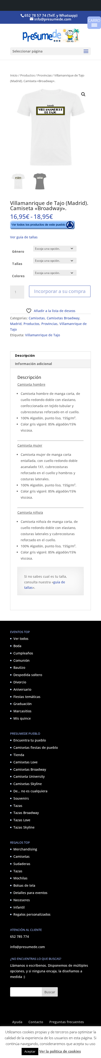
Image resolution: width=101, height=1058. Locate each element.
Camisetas (37, 318)
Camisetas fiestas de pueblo (35, 747)
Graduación (22, 703)
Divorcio (19, 682)
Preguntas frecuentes (66, 1022)
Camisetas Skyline (27, 783)
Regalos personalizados (31, 914)
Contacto (35, 1022)
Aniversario (22, 689)
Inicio (14, 75)
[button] (83, 94)
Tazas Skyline (24, 827)
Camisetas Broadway (63, 318)
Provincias (44, 75)
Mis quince (22, 718)
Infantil (19, 907)
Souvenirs (21, 798)
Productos (27, 75)
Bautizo (19, 667)
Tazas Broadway (26, 812)
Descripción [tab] (25, 355)
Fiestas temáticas (26, 696)
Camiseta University (29, 776)
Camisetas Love (25, 762)
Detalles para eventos (30, 892)
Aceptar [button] (29, 1051)
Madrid (16, 323)
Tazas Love (21, 820)
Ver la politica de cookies (60, 1051)
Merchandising (25, 849)
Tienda (18, 755)
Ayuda (17, 1022)
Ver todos (20, 638)
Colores (18, 276)
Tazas (17, 805)
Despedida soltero (27, 675)
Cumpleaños (23, 653)
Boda (17, 646)
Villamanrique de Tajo (42, 335)
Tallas (17, 263)
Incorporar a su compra (59, 291)
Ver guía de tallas (24, 237)
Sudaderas (21, 864)
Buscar (49, 992)
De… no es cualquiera (30, 791)
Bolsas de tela (24, 885)
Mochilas (20, 878)
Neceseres (21, 900)
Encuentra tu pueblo (29, 740)
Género (18, 251)
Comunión (21, 660)
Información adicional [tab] (33, 363)
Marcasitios (22, 711)
